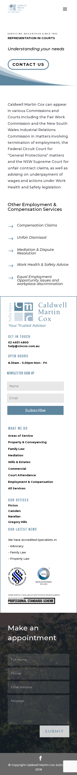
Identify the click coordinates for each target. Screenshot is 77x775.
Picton (13, 505)
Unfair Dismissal (31, 237)
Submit (54, 731)
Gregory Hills (17, 522)
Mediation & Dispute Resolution (35, 251)
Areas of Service (20, 435)
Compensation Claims (37, 225)
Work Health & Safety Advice (43, 264)
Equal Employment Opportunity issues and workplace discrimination (40, 280)
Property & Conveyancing (27, 442)
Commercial (17, 469)
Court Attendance (22, 475)
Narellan (14, 516)
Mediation (15, 455)
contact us (28, 64)
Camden (14, 511)
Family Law (16, 449)
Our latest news (22, 529)
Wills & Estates (19, 462)
